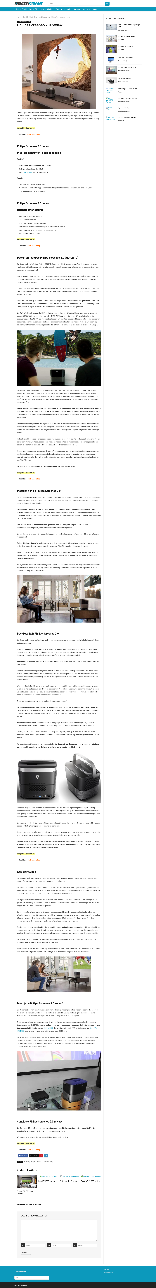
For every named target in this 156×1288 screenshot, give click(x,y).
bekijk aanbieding (33, 134)
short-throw (27, 172)
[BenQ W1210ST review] (91, 1176)
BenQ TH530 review (46, 1181)
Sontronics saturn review (127, 117)
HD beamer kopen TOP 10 (127, 67)
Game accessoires (123, 82)
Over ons (106, 1269)
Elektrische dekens (123, 30)
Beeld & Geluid (21, 9)
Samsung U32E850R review (127, 89)
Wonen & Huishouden (63, 9)
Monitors (120, 92)
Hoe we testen (108, 1273)
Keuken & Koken (47, 9)
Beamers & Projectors (42, 17)
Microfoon (121, 120)
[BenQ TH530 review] (48, 1176)
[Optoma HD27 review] (69, 1176)
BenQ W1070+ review (125, 58)
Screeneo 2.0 (48, 1161)
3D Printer (121, 39)
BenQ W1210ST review (90, 1181)
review (39, 1161)
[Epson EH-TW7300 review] (27, 1176)
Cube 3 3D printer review (126, 36)
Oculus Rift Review (124, 78)
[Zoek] (107, 4)
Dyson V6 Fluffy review (126, 108)
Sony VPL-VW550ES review (127, 98)
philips (33, 1161)
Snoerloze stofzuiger (124, 111)
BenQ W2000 (48, 1028)
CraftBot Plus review (125, 46)
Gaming (77, 9)
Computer (86, 9)
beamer (78, 119)
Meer (95, 9)
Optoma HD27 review (69, 1181)
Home (19, 17)
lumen (27, 304)
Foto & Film (33, 9)
